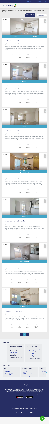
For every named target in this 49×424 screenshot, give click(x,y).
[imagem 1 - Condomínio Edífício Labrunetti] (24, 251)
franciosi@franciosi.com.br (16, 353)
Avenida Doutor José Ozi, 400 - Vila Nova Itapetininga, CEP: (35, 349)
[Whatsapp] (27, 385)
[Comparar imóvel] (45, 22)
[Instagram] (24, 385)
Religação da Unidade (9, 374)
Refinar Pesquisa (30, 14)
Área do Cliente (29, 1)
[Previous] (4, 26)
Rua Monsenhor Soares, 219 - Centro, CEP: (16, 348)
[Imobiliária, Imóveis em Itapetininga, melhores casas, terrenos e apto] (11, 5)
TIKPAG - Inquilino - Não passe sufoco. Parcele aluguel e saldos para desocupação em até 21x (30, 375)
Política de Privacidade (21, 401)
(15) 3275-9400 (13, 352)
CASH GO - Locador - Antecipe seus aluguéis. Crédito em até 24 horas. (30, 371)
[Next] (44, 26)
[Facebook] (22, 385)
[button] (45, 1)
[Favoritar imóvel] (45, 20)
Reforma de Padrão (9, 373)
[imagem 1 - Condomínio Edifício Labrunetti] (24, 296)
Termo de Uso (30, 401)
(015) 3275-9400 (38, 1)
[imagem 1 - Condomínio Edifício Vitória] (24, 26)
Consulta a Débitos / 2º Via (10, 370)
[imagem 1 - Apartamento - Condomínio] (24, 161)
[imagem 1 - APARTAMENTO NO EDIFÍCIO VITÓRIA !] (24, 206)
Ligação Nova (7, 371)
